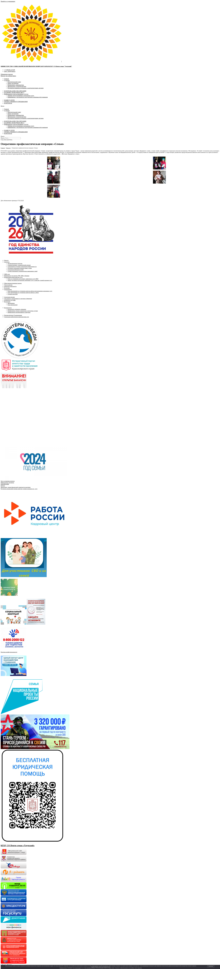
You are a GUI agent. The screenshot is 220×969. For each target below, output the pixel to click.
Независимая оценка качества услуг (13, 277)
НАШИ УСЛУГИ (9, 100)
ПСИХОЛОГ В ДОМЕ (10, 300)
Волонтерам (7, 301)
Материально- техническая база (17, 86)
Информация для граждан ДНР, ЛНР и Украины (16, 275)
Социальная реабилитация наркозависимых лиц (16, 317)
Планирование (8, 289)
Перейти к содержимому (8, 1)
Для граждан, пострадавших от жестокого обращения (18, 298)
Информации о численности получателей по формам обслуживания (28, 97)
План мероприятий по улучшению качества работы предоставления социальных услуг (30, 291)
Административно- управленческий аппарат (19, 265)
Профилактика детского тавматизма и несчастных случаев (23, 311)
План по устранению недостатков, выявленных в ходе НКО (23, 278)
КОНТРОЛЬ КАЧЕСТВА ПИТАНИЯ (15, 91)
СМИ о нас (7, 274)
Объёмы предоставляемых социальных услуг (21, 95)
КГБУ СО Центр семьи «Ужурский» (18, 845)
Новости (6, 260)
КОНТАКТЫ (8, 103)
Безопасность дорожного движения (17, 309)
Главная (6, 78)
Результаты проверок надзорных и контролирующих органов (25, 88)
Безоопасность (8, 307)
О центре (7, 80)
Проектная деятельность (10, 286)
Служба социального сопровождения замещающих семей (22, 271)
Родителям (7, 288)
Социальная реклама (9, 297)
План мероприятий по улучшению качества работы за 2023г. (23, 292)
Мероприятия (11, 303)
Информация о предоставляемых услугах (16, 94)
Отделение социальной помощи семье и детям (20, 268)
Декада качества (8, 285)
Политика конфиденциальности (9, 652)
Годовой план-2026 (13, 294)
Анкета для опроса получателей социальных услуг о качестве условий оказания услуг (30, 280)
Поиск (2, 138)
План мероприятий (12, 304)
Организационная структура (15, 263)
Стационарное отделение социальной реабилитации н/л (22, 266)
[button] (110, 106)
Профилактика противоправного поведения (19, 312)
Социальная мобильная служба (16, 269)
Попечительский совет (14, 82)
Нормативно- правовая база (16, 85)
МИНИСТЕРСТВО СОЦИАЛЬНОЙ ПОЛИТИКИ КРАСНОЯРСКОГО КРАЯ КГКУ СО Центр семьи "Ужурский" (36, 66)
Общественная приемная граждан (13, 283)
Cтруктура (6, 262)
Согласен (210, 966)
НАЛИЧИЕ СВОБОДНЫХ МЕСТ (14, 92)
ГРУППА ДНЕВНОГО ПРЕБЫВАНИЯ (16, 101)
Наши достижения (13, 83)
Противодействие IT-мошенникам (13, 315)
